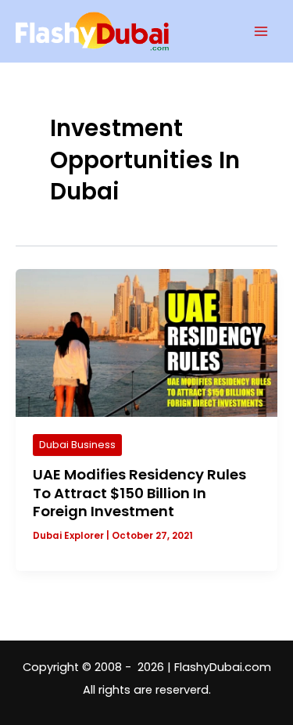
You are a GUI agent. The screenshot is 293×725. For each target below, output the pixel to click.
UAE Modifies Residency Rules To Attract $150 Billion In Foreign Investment (139, 493)
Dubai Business (77, 444)
